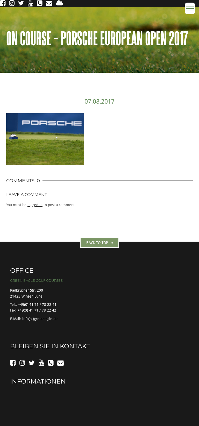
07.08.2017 (99, 101)
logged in (34, 205)
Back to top (97, 243)
